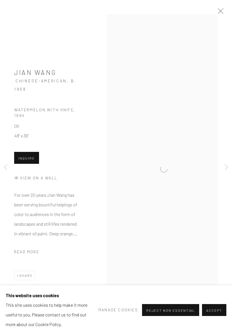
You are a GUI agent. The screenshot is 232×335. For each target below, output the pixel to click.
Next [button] (226, 167)
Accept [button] (214, 310)
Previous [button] (5, 167)
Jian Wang (35, 72)
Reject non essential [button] (170, 310)
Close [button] (219, 13)
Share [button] (26, 275)
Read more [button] (26, 251)
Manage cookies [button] (118, 309)
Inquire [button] (26, 158)
